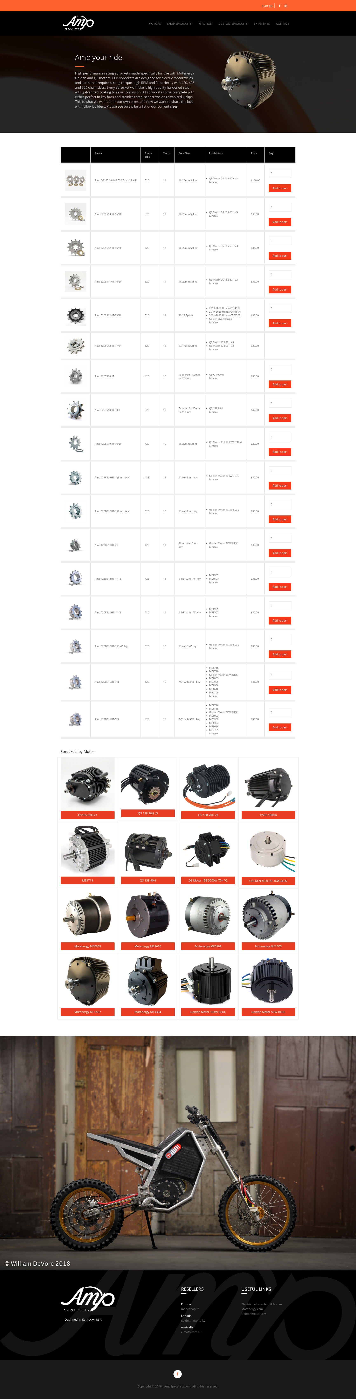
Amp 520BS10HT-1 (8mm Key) (112, 511)
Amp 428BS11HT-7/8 (107, 719)
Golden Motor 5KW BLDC (268, 1012)
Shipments (262, 24)
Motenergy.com (252, 1309)
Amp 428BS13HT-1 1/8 (108, 578)
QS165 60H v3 (87, 815)
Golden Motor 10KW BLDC (208, 1012)
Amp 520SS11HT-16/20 (108, 281)
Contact (282, 24)
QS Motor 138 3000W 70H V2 (208, 880)
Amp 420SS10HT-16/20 (108, 443)
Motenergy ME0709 (208, 946)
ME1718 (87, 880)
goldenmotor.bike (193, 1320)
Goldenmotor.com (253, 1314)
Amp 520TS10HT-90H (107, 410)
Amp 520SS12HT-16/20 (108, 248)
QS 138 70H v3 (208, 815)
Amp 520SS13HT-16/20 (108, 214)
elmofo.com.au (191, 1332)
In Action (205, 24)
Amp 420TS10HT (104, 376)
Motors (155, 24)
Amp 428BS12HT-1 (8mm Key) (112, 477)
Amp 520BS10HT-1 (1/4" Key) (111, 646)
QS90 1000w (268, 815)
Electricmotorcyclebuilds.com (261, 1304)
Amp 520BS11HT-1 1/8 (108, 612)
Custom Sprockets (233, 24)
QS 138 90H (148, 880)
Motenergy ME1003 (268, 946)
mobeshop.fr (190, 1309)
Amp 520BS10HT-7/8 (107, 682)
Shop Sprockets (179, 24)
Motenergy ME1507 (87, 1012)
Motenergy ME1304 (148, 1012)
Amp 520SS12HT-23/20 (108, 315)
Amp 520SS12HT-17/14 (108, 346)
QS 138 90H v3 (148, 813)
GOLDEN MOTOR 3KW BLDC (268, 881)
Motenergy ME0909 (87, 946)
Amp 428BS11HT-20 (106, 545)
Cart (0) (267, 6)
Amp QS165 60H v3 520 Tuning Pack (115, 180)
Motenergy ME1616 (148, 946)
